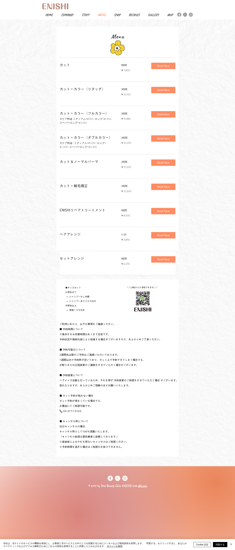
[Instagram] (191, 15)
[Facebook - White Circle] (110, 478)
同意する (220, 544)
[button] (163, 66)
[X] (185, 15)
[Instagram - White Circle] (125, 478)
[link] (86, 65)
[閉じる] (231, 544)
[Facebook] (179, 15)
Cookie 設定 (202, 544)
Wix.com (142, 486)
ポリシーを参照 (114, 546)
